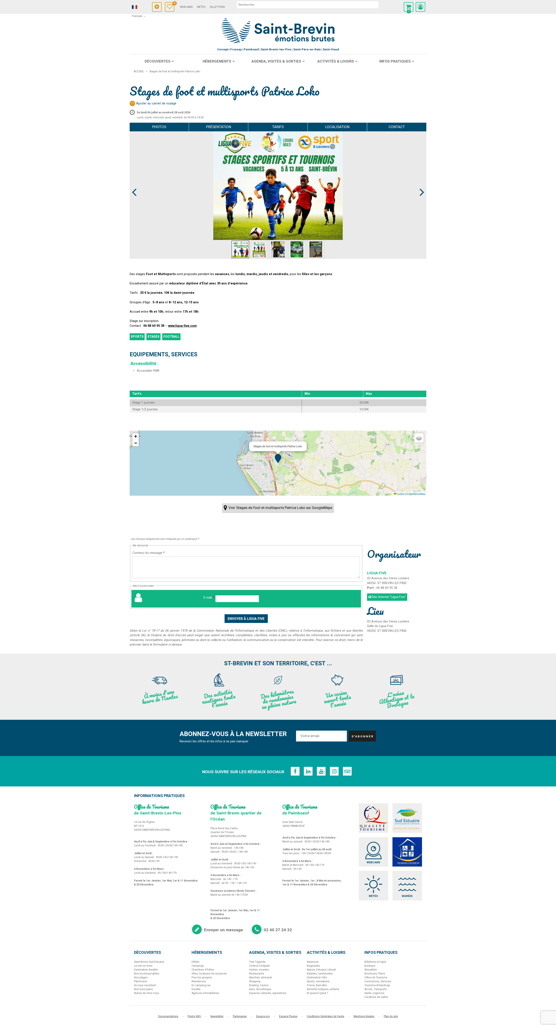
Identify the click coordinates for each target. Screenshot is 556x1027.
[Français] (140, 7)
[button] (408, 7)
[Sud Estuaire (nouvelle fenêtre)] (407, 818)
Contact (397, 127)
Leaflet (400, 493)
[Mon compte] (420, 7)
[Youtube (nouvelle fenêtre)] (321, 771)
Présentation (218, 127)
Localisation (337, 127)
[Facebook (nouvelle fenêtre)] (295, 771)
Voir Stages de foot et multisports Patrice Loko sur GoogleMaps (280, 507)
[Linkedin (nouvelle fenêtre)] (308, 771)
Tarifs (278, 127)
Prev (134, 184)
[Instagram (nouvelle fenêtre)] (334, 771)
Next (420, 184)
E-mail (209, 597)
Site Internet (389, 597)
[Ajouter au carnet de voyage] (132, 103)
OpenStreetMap (417, 493)
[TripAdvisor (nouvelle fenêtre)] (347, 771)
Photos (159, 127)
